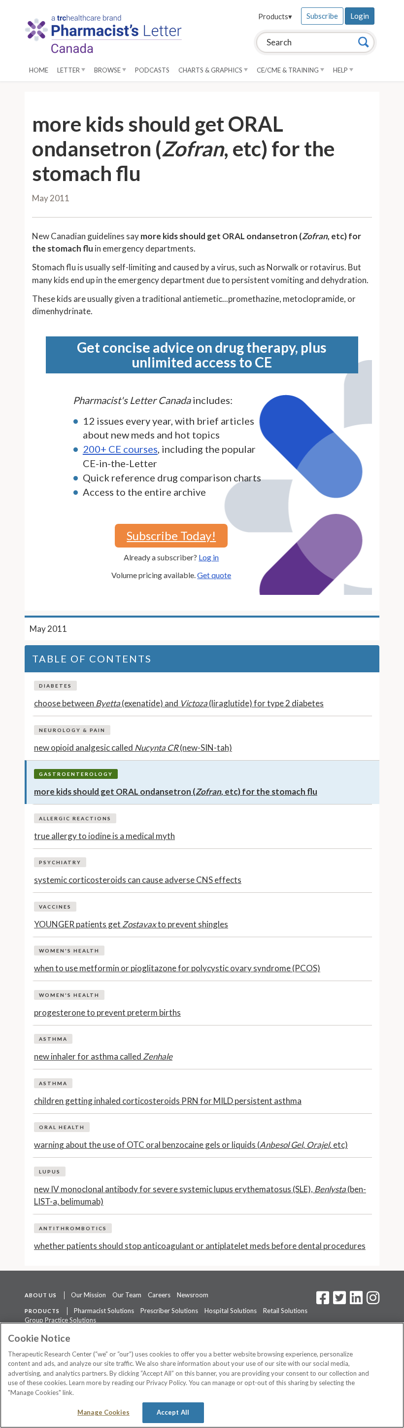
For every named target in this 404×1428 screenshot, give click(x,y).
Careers (159, 1295)
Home (38, 70)
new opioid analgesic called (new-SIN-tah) (133, 747)
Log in (209, 557)
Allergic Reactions (75, 818)
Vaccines (55, 907)
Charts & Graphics (211, 70)
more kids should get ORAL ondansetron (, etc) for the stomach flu (175, 791)
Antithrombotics (73, 1228)
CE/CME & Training (288, 70)
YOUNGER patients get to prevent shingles (131, 924)
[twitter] (338, 1301)
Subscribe (322, 15)
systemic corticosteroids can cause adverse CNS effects (137, 880)
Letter (69, 70)
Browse (108, 70)
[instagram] (373, 1301)
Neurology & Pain (72, 730)
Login (359, 15)
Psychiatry (60, 862)
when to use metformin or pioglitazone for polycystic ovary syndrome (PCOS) (177, 968)
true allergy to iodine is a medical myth (104, 836)
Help (341, 70)
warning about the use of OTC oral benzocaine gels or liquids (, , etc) (191, 1144)
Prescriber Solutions (169, 1311)
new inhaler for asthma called (103, 1056)
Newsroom (192, 1295)
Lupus (50, 1171)
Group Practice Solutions (60, 1320)
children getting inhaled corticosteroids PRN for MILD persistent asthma (168, 1101)
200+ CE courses (120, 449)
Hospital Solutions (230, 1311)
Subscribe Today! (171, 535)
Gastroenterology (76, 774)
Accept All (173, 1412)
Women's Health (69, 950)
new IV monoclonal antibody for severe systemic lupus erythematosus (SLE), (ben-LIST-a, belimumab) (200, 1195)
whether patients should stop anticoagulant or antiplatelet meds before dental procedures (200, 1246)
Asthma (53, 1039)
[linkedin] (356, 1301)
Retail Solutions (285, 1311)
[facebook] (322, 1301)
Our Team (126, 1295)
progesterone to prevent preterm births (107, 1012)
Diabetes (55, 686)
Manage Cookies (103, 1412)
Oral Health (62, 1127)
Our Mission (88, 1295)
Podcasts (152, 70)
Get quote (214, 575)
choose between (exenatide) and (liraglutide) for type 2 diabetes (179, 703)
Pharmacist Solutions (104, 1311)
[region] (202, 1375)
